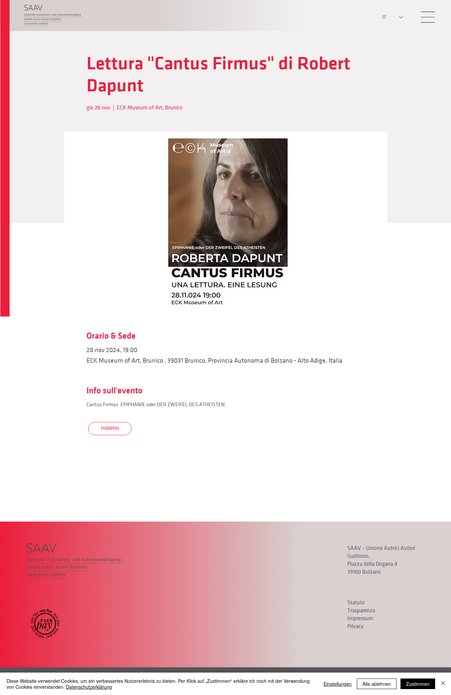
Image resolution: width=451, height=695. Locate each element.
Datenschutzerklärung (89, 686)
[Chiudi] (443, 684)
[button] (428, 17)
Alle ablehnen (377, 683)
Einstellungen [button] (338, 683)
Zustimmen (418, 683)
